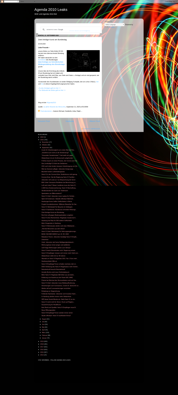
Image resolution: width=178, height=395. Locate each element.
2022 (42, 137)
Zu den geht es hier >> (50, 88)
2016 (42, 349)
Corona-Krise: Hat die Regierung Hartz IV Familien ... (59, 177)
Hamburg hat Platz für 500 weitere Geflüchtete (57, 220)
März (44, 332)
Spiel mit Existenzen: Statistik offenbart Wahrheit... (58, 199)
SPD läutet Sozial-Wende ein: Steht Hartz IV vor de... (59, 299)
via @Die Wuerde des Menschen (54, 107)
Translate (112, 27)
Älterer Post (95, 121)
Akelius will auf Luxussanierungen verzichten (56, 288)
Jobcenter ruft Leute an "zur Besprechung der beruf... (59, 180)
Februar (45, 335)
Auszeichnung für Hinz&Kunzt (51, 304)
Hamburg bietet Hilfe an (49, 261)
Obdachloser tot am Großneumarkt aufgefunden (57, 158)
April (43, 330)
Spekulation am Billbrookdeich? (52, 193)
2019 (42, 341)
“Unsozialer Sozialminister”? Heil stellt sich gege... (58, 155)
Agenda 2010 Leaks (50, 9)
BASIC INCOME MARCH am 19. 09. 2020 (55, 234)
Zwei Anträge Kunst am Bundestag (53, 212)
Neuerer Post (44, 121)
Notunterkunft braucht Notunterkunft (53, 269)
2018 (42, 344)
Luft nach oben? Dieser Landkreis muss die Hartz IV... (59, 185)
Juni (43, 324)
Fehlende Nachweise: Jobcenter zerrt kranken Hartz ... (59, 294)
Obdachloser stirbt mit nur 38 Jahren (54, 256)
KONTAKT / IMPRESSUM (91, 129)
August (44, 319)
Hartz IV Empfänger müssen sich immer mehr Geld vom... (60, 253)
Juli (43, 321)
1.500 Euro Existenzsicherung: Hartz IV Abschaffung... (59, 188)
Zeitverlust (45, 239)
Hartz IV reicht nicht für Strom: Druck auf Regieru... (58, 302)
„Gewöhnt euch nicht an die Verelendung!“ (55, 152)
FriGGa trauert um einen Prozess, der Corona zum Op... (60, 161)
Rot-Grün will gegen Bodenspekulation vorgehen (57, 215)
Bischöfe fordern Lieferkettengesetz (53, 171)
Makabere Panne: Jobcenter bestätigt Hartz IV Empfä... (60, 237)
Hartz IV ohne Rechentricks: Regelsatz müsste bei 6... (59, 218)
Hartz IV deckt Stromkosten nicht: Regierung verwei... (59, 250)
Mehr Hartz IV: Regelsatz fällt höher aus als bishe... (58, 275)
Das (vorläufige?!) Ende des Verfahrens (54, 163)
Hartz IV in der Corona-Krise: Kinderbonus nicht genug (59, 174)
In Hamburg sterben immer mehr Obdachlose (56, 296)
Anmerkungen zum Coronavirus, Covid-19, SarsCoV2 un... (61, 285)
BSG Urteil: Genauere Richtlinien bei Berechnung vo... (59, 182)
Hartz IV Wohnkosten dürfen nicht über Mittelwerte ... (59, 226)
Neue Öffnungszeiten (48, 310)
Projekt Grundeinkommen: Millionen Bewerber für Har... (60, 204)
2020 (42, 140)
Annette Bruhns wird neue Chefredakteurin (55, 272)
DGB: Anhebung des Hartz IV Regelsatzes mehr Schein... (60, 266)
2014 (42, 355)
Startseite (70, 121)
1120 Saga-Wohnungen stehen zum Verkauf (56, 247)
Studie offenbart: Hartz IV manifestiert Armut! (56, 315)
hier (97, 82)
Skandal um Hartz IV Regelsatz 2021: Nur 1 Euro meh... (60, 258)
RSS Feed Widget (123, 48)
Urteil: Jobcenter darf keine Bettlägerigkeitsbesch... (58, 242)
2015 (42, 352)
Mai (43, 327)
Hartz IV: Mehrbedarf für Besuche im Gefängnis (57, 207)
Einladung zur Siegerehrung (51, 291)
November (45, 142)
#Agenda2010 (51, 102)
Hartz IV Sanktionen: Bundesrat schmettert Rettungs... (59, 209)
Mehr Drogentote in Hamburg (51, 223)
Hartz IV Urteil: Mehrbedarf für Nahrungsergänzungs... (59, 231)
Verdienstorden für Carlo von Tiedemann (55, 190)
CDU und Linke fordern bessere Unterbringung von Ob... (60, 166)
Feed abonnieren (46, 111)
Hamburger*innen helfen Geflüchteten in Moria (57, 201)
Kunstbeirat (42, 60)
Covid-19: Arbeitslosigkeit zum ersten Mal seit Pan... (58, 150)
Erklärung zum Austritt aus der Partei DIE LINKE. (57, 277)
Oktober (45, 145)
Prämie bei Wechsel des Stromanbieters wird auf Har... (59, 280)
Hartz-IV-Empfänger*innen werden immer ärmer (57, 313)
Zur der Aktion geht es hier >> (52, 90)
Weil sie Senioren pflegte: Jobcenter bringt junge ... (58, 169)
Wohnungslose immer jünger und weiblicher (56, 245)
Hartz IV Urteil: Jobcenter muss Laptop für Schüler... (58, 196)
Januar (44, 338)
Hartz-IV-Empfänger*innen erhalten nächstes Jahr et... (59, 264)
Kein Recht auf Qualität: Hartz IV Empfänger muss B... (59, 307)
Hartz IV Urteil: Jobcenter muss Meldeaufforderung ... (59, 283)
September (46, 147)
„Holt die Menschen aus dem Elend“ (53, 228)
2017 (42, 347)
